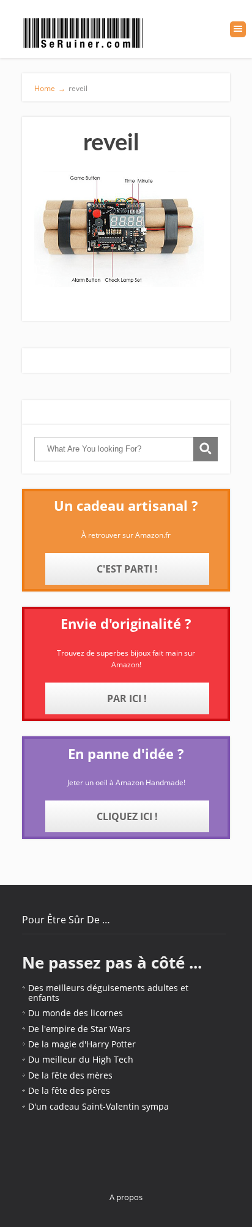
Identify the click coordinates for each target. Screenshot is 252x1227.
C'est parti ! (127, 569)
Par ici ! (127, 698)
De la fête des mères (70, 1075)
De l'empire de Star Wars (79, 1029)
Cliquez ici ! (127, 816)
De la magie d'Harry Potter (82, 1044)
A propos (126, 1197)
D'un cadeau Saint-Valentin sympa (98, 1106)
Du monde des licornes (75, 1013)
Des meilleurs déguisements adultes (103, 988)
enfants (43, 997)
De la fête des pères (69, 1090)
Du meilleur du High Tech (80, 1059)
